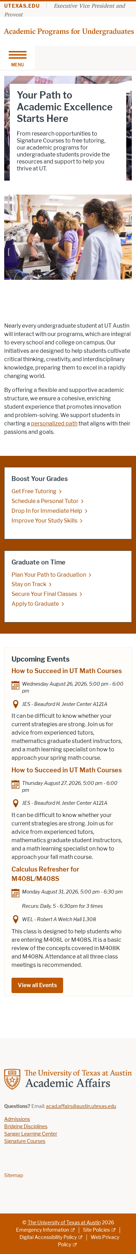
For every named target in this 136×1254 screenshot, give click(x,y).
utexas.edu (22, 6)
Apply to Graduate (35, 603)
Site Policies (96, 1230)
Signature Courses (24, 1141)
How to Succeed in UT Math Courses (67, 671)
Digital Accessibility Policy (48, 1237)
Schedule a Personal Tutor (45, 501)
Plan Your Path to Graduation (49, 574)
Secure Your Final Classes (44, 594)
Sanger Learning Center (30, 1134)
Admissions (17, 1119)
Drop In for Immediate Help (47, 511)
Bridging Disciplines (25, 1127)
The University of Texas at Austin (64, 1223)
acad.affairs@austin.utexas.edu (81, 1106)
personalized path (54, 423)
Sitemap (13, 1176)
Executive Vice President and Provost (64, 10)
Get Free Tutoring (34, 491)
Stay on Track (29, 584)
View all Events (37, 985)
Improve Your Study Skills (44, 520)
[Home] (69, 31)
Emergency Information (42, 1230)
